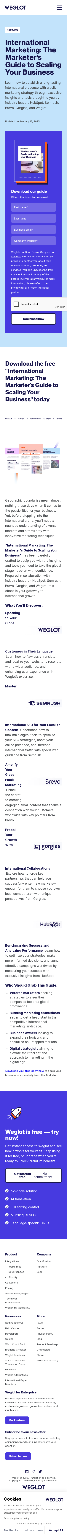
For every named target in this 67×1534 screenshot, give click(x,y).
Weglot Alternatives (16, 1374)
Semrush (16, 256)
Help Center (12, 1328)
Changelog (43, 1349)
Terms (40, 1328)
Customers (11, 1282)
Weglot (15, 251)
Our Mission (44, 1261)
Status (40, 1355)
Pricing (9, 1287)
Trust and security (47, 1360)
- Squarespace (14, 1271)
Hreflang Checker (15, 1349)
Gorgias (44, 251)
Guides (9, 1338)
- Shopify (11, 1277)
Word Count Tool (15, 1344)
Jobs (39, 1271)
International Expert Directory (16, 1382)
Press (40, 1322)
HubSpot (26, 251)
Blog (39, 1338)
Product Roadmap (47, 1344)
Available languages (17, 1293)
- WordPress (13, 1266)
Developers (11, 1333)
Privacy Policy (45, 1333)
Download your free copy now (24, 1071)
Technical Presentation (12, 1300)
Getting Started (14, 1322)
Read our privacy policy (16, 1518)
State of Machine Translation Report (16, 1362)
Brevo (35, 251)
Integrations (12, 1261)
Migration (10, 1369)
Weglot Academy (15, 1355)
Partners (42, 1266)
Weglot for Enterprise (17, 1307)
